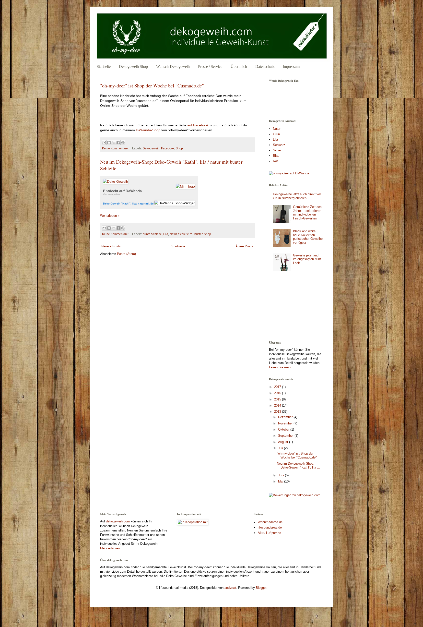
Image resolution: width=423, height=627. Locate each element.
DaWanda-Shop (148, 130)
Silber (277, 150)
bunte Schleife (152, 234)
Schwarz (279, 145)
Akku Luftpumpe (269, 533)
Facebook (167, 148)
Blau (276, 155)
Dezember (286, 417)
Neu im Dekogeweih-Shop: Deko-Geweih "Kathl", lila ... (298, 465)
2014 (278, 405)
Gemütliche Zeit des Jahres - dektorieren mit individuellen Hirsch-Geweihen (307, 212)
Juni (281, 475)
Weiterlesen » (109, 215)
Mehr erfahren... (111, 548)
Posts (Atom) (126, 254)
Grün (276, 134)
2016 (278, 393)
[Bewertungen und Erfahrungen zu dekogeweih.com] (294, 495)
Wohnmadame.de (270, 522)
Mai (281, 481)
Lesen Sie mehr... (281, 367)
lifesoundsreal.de (270, 527)
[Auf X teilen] (113, 142)
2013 (278, 411)
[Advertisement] (293, 307)
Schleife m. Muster (190, 234)
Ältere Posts (244, 246)
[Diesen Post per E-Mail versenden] (104, 142)
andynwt (230, 588)
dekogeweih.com (118, 521)
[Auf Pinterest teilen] (122, 142)
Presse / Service (210, 66)
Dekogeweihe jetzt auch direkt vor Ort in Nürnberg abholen (297, 196)
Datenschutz (264, 66)
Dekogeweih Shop (133, 66)
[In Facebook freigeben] (118, 142)
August (283, 442)
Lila (165, 234)
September (286, 435)
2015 (278, 399)
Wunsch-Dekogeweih (173, 66)
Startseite (104, 66)
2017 (278, 387)
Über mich (239, 66)
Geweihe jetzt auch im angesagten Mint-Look (307, 259)
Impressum (291, 66)
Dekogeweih (151, 148)
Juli (281, 448)
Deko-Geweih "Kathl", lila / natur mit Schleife (132, 203)
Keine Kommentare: (115, 148)
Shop (179, 148)
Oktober (284, 429)
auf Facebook (198, 125)
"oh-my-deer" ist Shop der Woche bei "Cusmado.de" (152, 85)
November (286, 423)
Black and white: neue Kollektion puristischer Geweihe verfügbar (308, 236)
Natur (173, 234)
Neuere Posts (111, 246)
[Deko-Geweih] (115, 181)
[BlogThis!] (108, 142)
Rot (275, 161)
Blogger (261, 588)
